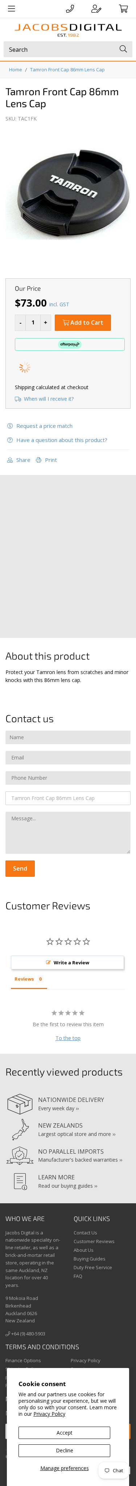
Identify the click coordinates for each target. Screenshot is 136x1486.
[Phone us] (70, 8)
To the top (68, 1038)
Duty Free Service (93, 1267)
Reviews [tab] (24, 979)
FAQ (78, 1276)
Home (15, 69)
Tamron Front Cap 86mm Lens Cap (67, 69)
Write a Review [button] (71, 962)
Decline (64, 1450)
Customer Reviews (94, 1241)
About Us (84, 1250)
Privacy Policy (49, 1413)
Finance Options (23, 1360)
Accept (65, 1432)
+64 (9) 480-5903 (27, 1333)
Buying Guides (90, 1258)
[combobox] (68, 49)
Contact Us (85, 1232)
